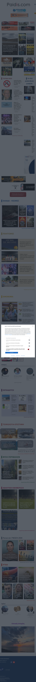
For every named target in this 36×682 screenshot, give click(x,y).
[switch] (29, 340)
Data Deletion (13, 355)
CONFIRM (11, 352)
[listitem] (18, 338)
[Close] (33, 326)
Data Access (18, 355)
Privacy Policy (23, 355)
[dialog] (18, 341)
